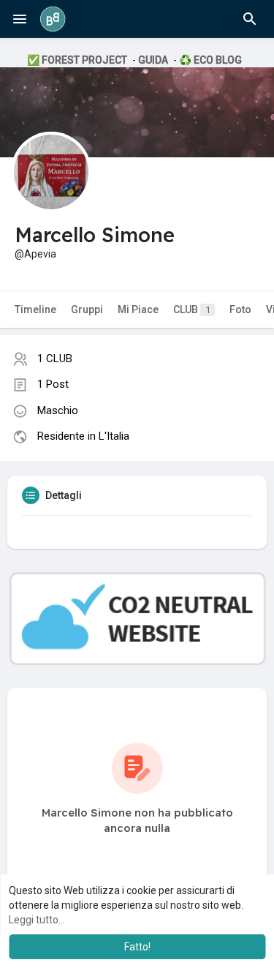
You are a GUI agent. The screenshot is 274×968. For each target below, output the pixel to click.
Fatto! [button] (137, 947)
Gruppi (87, 309)
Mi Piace (138, 309)
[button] (250, 19)
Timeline (35, 309)
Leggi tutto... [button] (37, 920)
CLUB (191, 309)
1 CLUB (54, 358)
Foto (240, 309)
